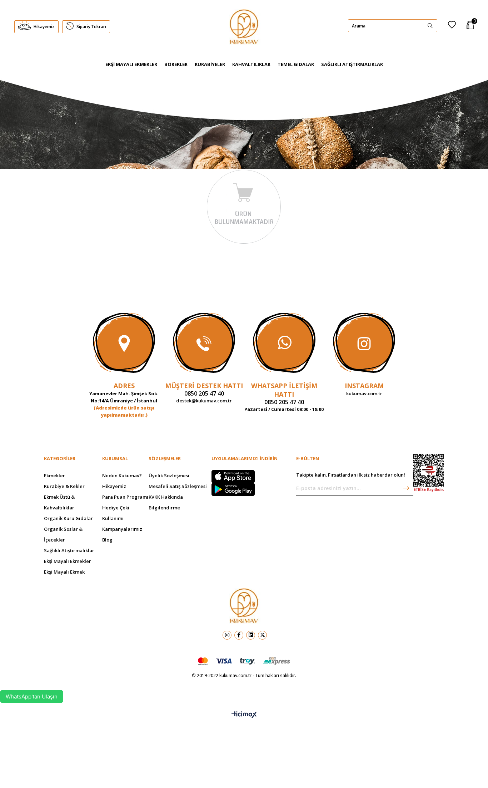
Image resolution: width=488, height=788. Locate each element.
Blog (107, 540)
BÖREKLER (176, 64)
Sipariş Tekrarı (91, 27)
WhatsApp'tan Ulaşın (32, 696)
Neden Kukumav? (122, 475)
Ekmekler (54, 475)
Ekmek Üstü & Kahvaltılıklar (59, 502)
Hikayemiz (44, 27)
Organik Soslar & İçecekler (63, 534)
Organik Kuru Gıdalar (68, 518)
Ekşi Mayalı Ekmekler (67, 561)
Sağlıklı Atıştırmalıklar (69, 550)
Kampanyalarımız (122, 529)
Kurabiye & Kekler (64, 486)
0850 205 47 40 (204, 393)
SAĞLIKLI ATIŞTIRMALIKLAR (352, 64)
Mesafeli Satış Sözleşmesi (178, 486)
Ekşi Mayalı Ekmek (64, 572)
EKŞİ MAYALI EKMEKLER (131, 64)
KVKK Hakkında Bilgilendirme (166, 502)
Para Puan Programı (125, 497)
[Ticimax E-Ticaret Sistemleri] (244, 714)
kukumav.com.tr (364, 393)
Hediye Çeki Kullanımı (115, 513)
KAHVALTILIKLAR (251, 64)
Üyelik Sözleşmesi (169, 475)
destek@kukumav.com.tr (204, 400)
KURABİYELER (210, 64)
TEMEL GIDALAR (296, 64)
